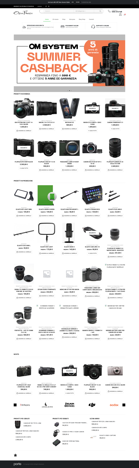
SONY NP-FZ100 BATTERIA (70, 441)
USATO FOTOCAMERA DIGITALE (92, 286)
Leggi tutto (93, 130)
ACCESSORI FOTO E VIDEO (92, 245)
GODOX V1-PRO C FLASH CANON (73, 432)
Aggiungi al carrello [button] (24, 130)
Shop (63, 19)
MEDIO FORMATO (24, 160)
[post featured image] (18, 425)
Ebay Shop (82, 19)
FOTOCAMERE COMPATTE (115, 121)
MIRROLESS (92, 121)
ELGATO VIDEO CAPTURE (108, 435)
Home (47, 19)
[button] (16, 63)
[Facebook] (46, 6)
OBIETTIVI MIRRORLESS (46, 121)
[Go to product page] (24, 108)
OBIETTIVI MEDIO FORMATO (115, 160)
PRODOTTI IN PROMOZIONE (24, 121)
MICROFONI (23, 207)
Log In (39, 6)
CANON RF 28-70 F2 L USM (32, 423)
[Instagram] (49, 6)
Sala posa (72, 19)
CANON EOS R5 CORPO (23, 437)
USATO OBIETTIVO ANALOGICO (69, 327)
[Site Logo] (23, 13)
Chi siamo (55, 19)
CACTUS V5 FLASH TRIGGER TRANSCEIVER (76, 423)
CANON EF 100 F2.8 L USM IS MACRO (27, 431)
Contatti (91, 19)
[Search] (99, 11)
